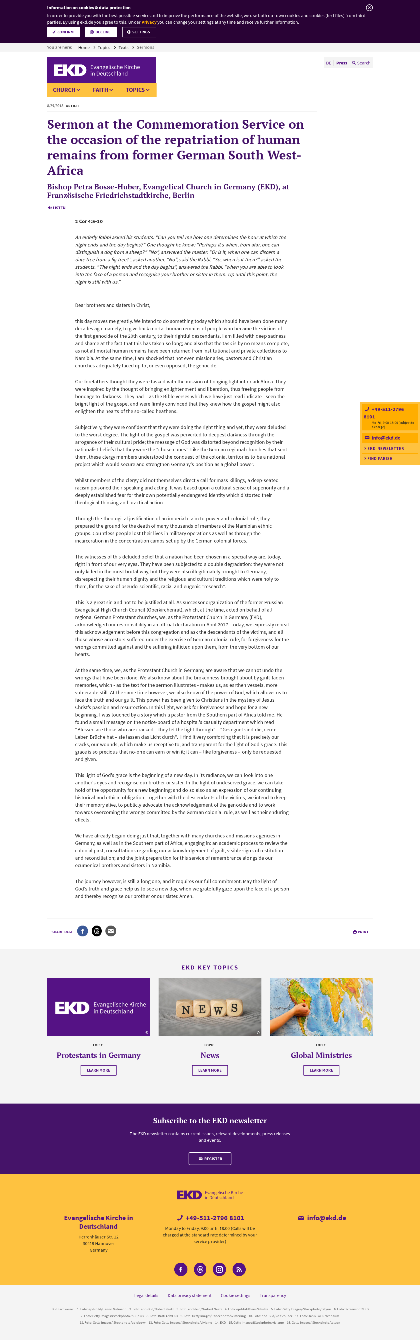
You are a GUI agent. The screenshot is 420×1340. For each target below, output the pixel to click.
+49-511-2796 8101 (214, 1217)
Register (212, 1158)
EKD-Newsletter (385, 448)
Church (64, 90)
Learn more (98, 1070)
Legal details (146, 1295)
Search (364, 63)
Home (84, 47)
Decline (103, 32)
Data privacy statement (189, 1295)
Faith (100, 90)
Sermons (146, 47)
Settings (141, 32)
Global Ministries (321, 1055)
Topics (104, 47)
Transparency (273, 1295)
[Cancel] (369, 7)
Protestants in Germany (99, 1055)
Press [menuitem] (341, 63)
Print (363, 931)
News (210, 1055)
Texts (124, 47)
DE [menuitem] (328, 63)
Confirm (65, 32)
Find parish (380, 458)
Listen (59, 207)
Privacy (149, 22)
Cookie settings (235, 1295)
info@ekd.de (385, 437)
